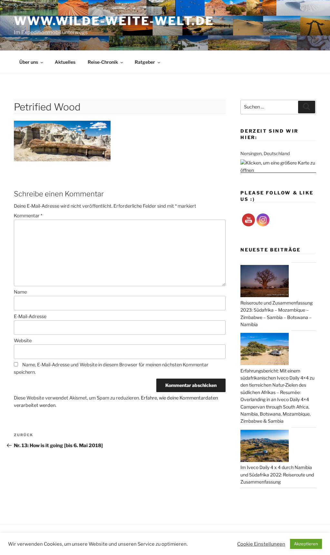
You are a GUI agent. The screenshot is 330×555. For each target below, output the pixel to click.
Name (20, 292)
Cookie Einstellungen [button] (261, 544)
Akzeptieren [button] (306, 543)
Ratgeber (145, 62)
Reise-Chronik (103, 62)
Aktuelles (65, 62)
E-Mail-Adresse (30, 316)
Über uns (28, 62)
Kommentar (28, 216)
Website (23, 340)
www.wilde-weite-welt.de (114, 21)
